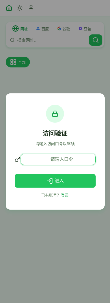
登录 (65, 195)
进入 (59, 180)
